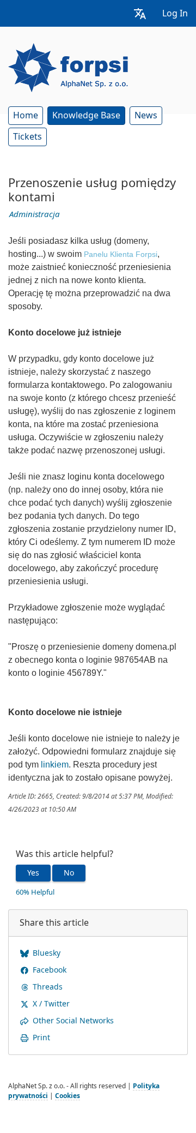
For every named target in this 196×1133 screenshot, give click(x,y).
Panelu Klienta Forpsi (120, 254)
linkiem (55, 764)
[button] (140, 13)
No (69, 872)
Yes (33, 872)
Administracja (34, 214)
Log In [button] (175, 13)
